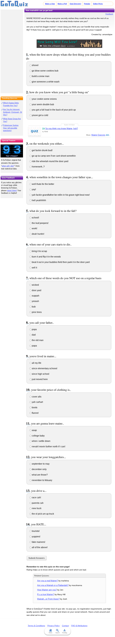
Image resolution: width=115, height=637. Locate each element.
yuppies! (35, 536)
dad (33, 335)
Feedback (109, 14)
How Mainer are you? (47, 590)
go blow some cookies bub (44, 71)
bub (33, 306)
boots (34, 407)
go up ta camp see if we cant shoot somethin (53, 156)
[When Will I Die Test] (69, 43)
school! (35, 217)
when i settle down (40, 441)
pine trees (36, 312)
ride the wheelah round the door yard (49, 161)
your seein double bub (42, 104)
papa (34, 345)
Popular (87, 4)
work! (34, 228)
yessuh (35, 301)
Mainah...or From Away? (48, 599)
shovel (34, 65)
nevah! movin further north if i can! (48, 446)
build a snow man (40, 76)
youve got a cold (39, 115)
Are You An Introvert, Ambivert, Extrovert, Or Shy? (12, 112)
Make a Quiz (50, 4)
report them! (12, 190)
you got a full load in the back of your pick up (53, 110)
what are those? (39, 475)
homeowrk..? (38, 166)
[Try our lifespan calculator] (12, 151)
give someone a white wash (45, 81)
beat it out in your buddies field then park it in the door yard (60, 262)
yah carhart (37, 402)
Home (50, 632)
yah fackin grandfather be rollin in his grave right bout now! (60, 195)
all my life (36, 363)
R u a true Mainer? (45, 594)
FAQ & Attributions (79, 626)
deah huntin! (37, 234)
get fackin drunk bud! (41, 150)
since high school (40, 374)
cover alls (36, 396)
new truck (36, 508)
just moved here (39, 379)
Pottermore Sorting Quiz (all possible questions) (10, 128)
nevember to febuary (41, 480)
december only (39, 469)
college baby (38, 435)
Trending (64, 632)
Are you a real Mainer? (47, 580)
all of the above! (39, 547)
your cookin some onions (44, 99)
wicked (35, 285)
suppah (35, 295)
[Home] (14, 4)
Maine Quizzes (98, 135)
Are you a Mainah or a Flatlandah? (52, 585)
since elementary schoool (44, 368)
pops (34, 329)
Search (58, 632)
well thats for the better (42, 184)
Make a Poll (62, 4)
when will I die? (8, 166)
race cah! (36, 497)
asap (34, 430)
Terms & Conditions (36, 626)
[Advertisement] (12, 50)
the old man (37, 340)
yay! (33, 189)
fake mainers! (38, 542)
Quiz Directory (75, 4)
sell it (34, 267)
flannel (35, 413)
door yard (36, 290)
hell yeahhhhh (38, 200)
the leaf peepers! (39, 223)
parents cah (37, 503)
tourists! (35, 531)
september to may (40, 464)
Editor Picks (98, 4)
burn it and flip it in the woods (46, 256)
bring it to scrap (39, 251)
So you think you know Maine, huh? (61, 128)
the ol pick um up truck (42, 514)
